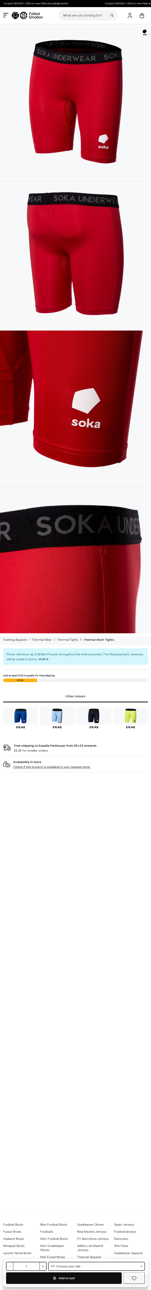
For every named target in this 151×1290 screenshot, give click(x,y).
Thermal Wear (42, 639)
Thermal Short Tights (99, 639)
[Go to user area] (130, 15)
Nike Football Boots (53, 1224)
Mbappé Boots (14, 1245)
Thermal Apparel (89, 1257)
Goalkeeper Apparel (128, 1253)
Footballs (46, 1231)
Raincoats (121, 1238)
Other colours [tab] (75, 696)
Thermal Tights (67, 639)
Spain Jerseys (124, 1224)
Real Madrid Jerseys (92, 1231)
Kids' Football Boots (54, 1238)
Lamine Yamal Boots (17, 1253)
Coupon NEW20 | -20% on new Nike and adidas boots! (114, 3)
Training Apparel (15, 639)
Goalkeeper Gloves (90, 1224)
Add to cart (66, 1278)
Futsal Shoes (12, 1231)
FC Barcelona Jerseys (93, 1238)
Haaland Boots (13, 1238)
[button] (75, 764)
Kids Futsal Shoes (52, 1257)
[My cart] (142, 15)
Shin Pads (121, 1245)
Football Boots (13, 1224)
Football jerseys (125, 1231)
